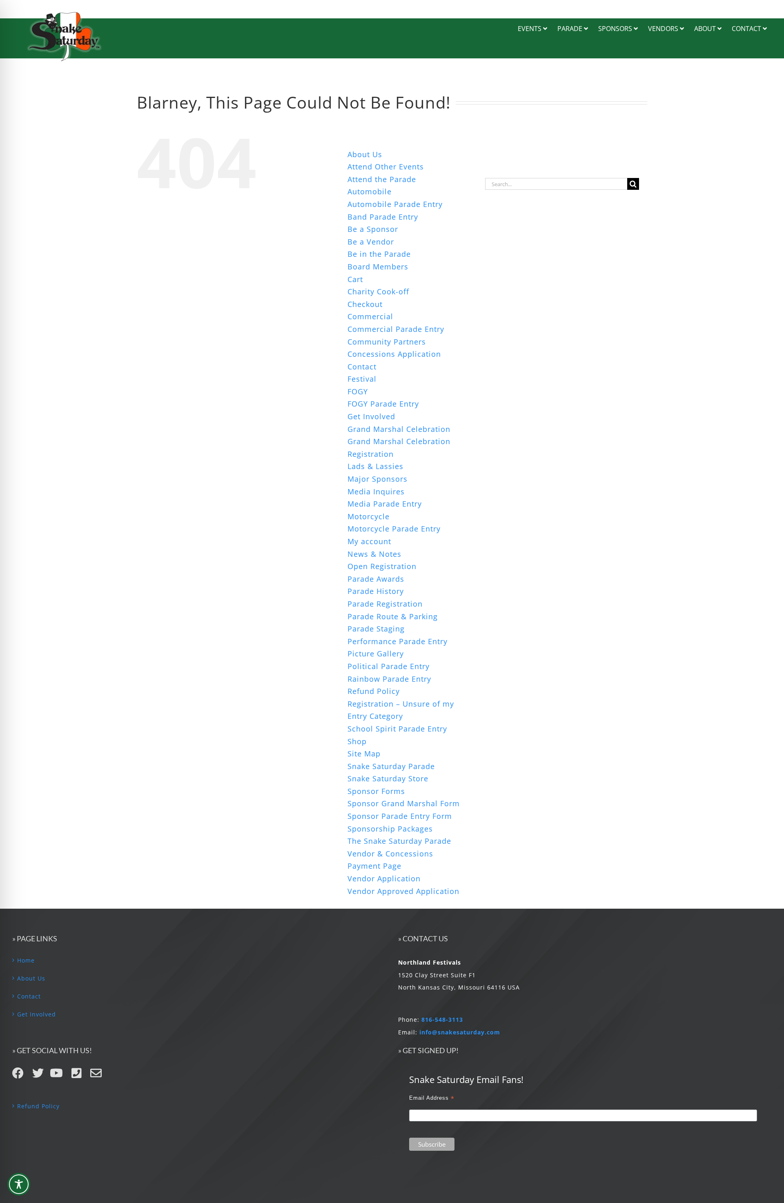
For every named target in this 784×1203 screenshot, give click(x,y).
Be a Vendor (370, 242)
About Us (364, 154)
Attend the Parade (381, 179)
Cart (355, 279)
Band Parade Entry (382, 217)
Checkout (365, 304)
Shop (357, 741)
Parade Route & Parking (392, 616)
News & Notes (374, 554)
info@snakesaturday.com (459, 1032)
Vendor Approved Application (403, 891)
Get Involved (371, 416)
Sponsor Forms (376, 791)
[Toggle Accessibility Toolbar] (18, 1184)
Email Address (431, 1098)
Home (26, 960)
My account (369, 541)
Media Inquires (376, 491)
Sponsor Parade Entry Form (399, 816)
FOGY (357, 391)
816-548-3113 (442, 1019)
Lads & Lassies (375, 466)
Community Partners (386, 342)
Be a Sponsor (372, 229)
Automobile (369, 191)
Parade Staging (376, 629)
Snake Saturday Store (387, 778)
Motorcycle (368, 516)
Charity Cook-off (378, 291)
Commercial (370, 316)
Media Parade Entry (384, 504)
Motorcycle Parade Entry (394, 529)
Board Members (377, 266)
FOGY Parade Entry (383, 404)
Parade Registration (385, 604)
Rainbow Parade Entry (389, 679)
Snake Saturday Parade (391, 766)
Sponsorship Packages (390, 829)
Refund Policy (373, 691)
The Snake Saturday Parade (399, 841)
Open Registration (381, 566)
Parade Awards (375, 579)
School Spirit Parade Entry (397, 729)
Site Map (364, 753)
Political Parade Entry (388, 666)
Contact (361, 366)
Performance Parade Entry (397, 641)
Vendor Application (384, 878)
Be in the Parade (379, 254)
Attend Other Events (385, 166)
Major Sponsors (377, 479)
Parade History (375, 591)
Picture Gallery (375, 653)
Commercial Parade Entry (395, 329)
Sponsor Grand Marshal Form (403, 803)
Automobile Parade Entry (395, 204)
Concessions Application (394, 354)
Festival (361, 379)
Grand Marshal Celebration (398, 429)
